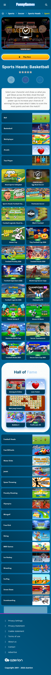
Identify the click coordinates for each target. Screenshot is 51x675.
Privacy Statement (16, 626)
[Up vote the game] (40, 79)
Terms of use (14, 636)
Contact (11, 647)
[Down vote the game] (25, 79)
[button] (46, 5)
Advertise (12, 652)
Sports (11, 13)
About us (12, 641)
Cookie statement (16, 631)
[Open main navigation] (5, 5)
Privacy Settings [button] (15, 620)
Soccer (21, 13)
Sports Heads (34, 13)
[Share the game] (11, 79)
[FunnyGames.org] (2, 13)
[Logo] (25, 5)
